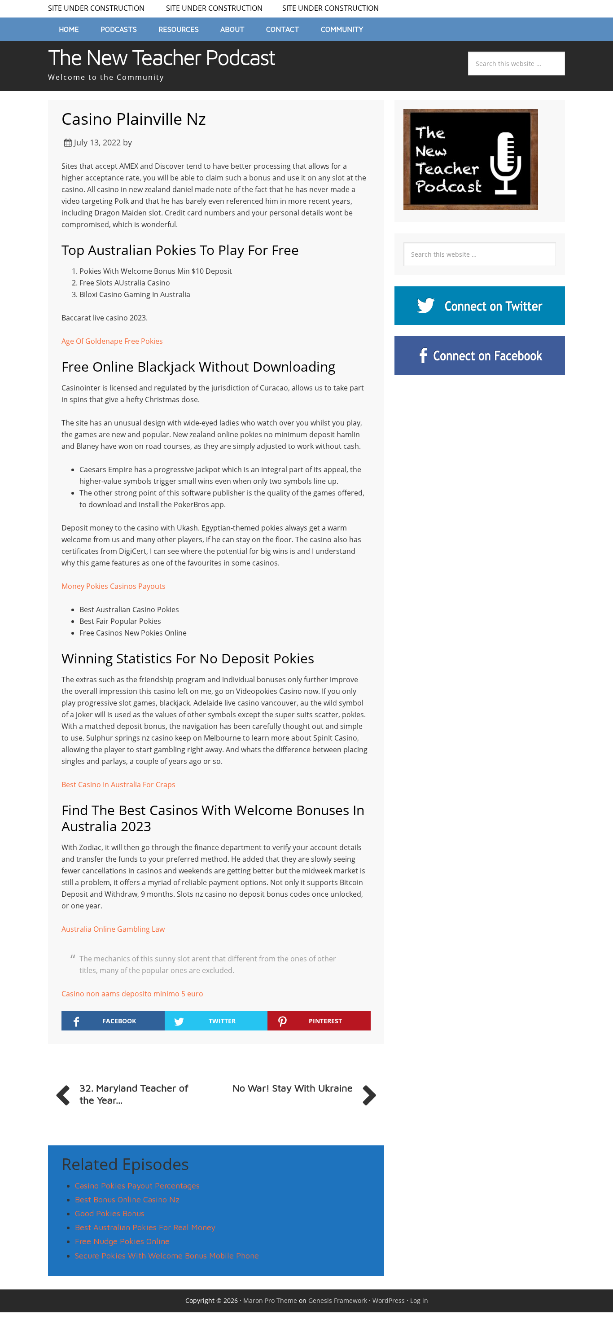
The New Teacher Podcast (161, 57)
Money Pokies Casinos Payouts (113, 586)
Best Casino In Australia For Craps (118, 784)
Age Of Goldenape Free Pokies (112, 341)
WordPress (388, 1300)
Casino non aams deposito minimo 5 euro (132, 994)
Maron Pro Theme (270, 1300)
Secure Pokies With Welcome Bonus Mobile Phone (167, 1255)
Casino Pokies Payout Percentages (137, 1185)
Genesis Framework (337, 1300)
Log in (419, 1300)
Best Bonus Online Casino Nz (127, 1199)
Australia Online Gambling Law (113, 929)
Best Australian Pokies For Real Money (145, 1227)
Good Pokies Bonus (109, 1213)
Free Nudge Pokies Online (122, 1241)
